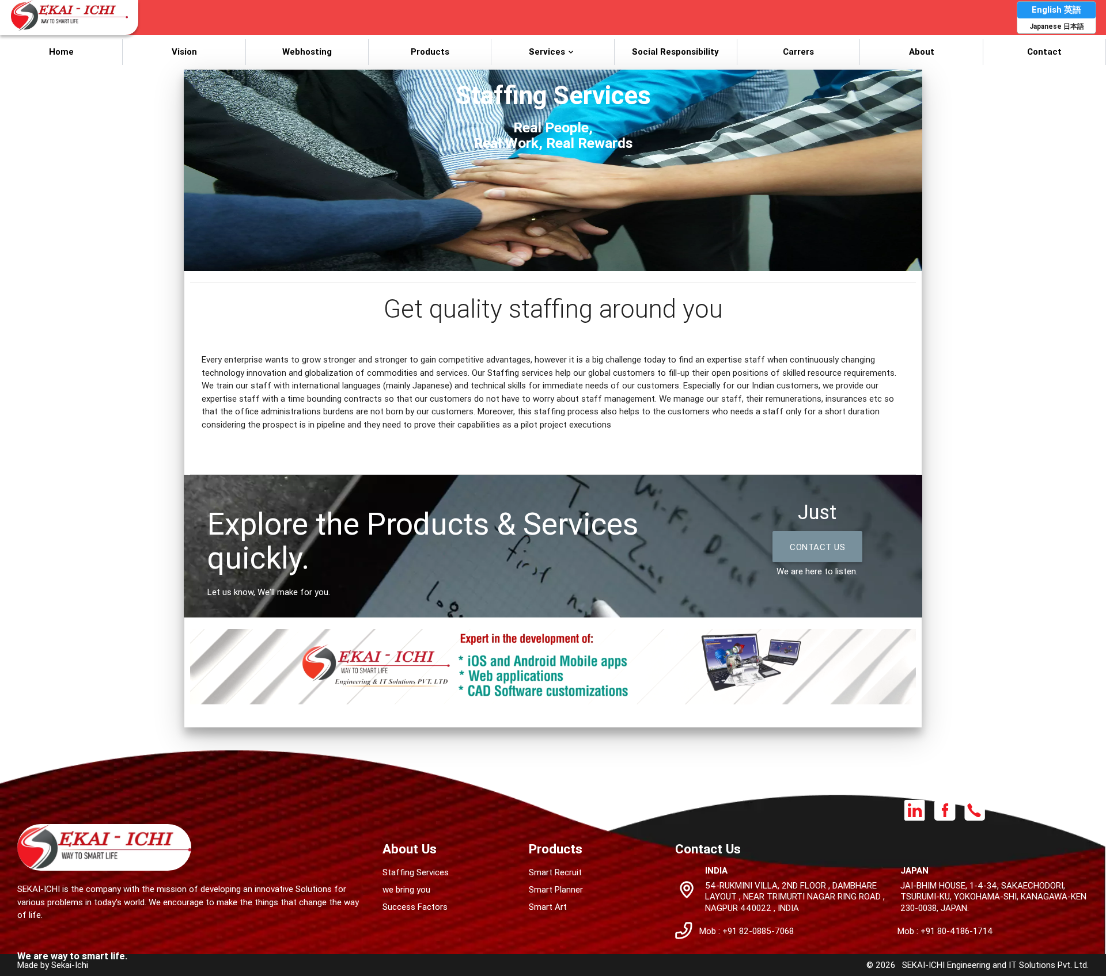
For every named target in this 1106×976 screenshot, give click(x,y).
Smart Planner (556, 889)
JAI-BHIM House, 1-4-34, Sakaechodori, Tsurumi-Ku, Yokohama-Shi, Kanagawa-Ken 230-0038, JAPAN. (993, 896)
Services (547, 51)
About (921, 51)
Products (430, 51)
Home (61, 51)
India (716, 870)
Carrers (798, 51)
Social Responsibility (675, 51)
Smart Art (548, 906)
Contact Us (817, 547)
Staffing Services (415, 872)
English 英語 (1056, 9)
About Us (409, 849)
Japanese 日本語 (1056, 26)
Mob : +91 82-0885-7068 (746, 931)
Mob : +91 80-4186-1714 (945, 931)
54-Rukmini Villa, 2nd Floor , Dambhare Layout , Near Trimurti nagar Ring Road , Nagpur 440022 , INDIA (795, 896)
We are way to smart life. (72, 956)
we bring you (406, 889)
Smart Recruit (555, 872)
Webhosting (307, 51)
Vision (184, 51)
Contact (1044, 51)
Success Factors (415, 906)
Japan (914, 870)
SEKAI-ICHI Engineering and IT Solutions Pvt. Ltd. (995, 964)
